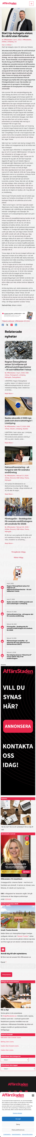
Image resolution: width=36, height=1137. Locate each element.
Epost (3, 962)
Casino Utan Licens (7, 1050)
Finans (27, 478)
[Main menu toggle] (31, 3)
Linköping (10, 41)
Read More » (9, 393)
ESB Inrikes (20, 478)
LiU (15, 41)
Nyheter (25, 429)
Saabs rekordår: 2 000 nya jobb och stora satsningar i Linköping (18, 421)
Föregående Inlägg (19, 552)
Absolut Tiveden (23, 936)
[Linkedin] (16, 325)
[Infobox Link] (18, 816)
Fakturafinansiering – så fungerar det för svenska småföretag (17, 470)
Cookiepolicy (7, 1134)
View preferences (18, 1130)
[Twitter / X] (7, 325)
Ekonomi (13, 478)
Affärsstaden (27, 39)
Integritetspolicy (16, 1134)
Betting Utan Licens (7, 1041)
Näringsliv (8, 377)
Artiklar (4, 41)
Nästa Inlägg (18, 557)
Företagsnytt (14, 375)
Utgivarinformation (27, 1134)
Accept (18, 1119)
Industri (12, 429)
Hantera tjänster (17, 1113)
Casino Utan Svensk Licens (9, 1046)
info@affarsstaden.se (9, 1016)
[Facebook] (3, 325)
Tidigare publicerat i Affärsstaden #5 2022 (16, 321)
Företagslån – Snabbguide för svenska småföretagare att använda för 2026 (18, 521)
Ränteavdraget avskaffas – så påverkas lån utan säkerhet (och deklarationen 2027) (18, 642)
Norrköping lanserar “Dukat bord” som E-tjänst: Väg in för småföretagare (19, 656)
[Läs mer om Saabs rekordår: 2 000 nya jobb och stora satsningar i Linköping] (18, 406)
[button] (33, 1095)
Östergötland (16, 377)
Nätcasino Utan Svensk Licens (11, 1037)
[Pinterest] (12, 325)
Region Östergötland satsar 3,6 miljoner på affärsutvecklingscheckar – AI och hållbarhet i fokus (18, 366)
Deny (18, 1124)
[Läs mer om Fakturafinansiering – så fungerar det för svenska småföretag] (18, 455)
